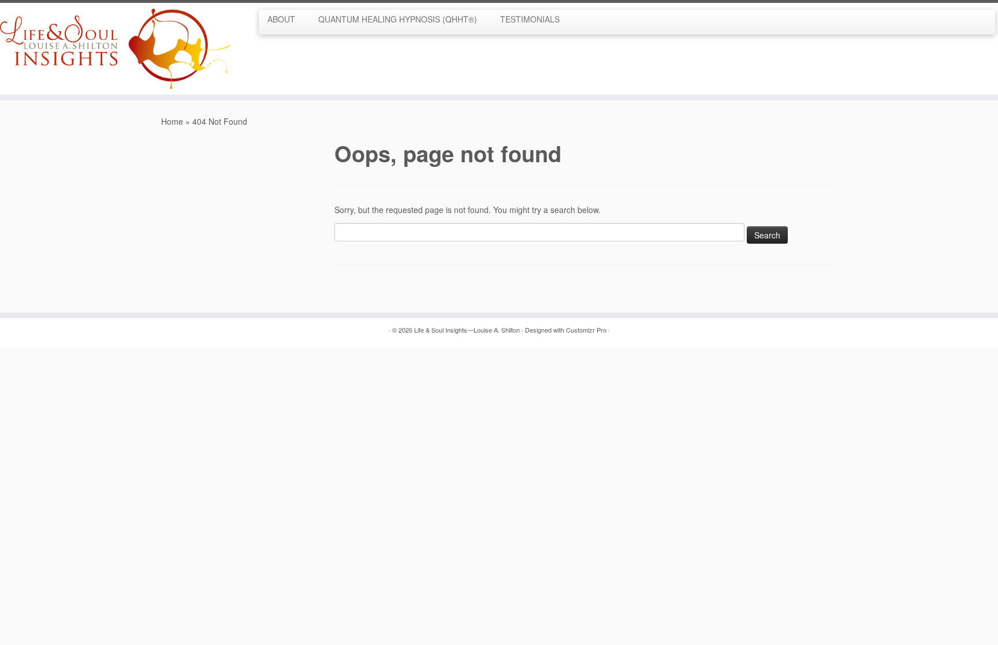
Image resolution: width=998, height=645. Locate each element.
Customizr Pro (586, 329)
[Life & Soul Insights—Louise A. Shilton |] (115, 49)
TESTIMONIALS (530, 19)
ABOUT (281, 19)
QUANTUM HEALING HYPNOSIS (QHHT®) (397, 19)
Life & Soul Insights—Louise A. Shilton (467, 329)
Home (172, 121)
